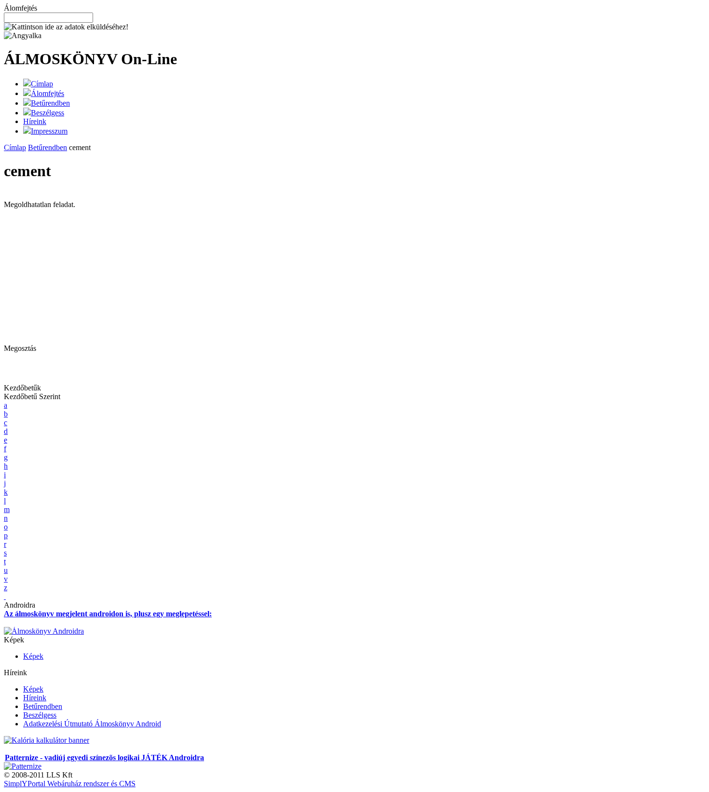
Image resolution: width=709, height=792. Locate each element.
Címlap (42, 84)
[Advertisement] (85, 276)
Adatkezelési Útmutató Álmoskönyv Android (92, 724)
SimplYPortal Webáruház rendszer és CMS (70, 783)
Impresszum (49, 131)
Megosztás (20, 348)
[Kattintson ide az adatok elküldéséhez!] (66, 27)
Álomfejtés (47, 93)
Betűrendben (50, 103)
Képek (33, 656)
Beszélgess (47, 113)
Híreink (34, 121)
